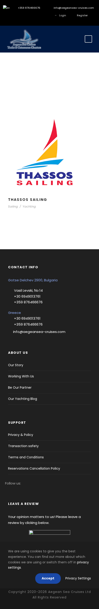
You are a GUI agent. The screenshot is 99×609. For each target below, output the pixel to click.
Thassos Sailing (27, 199)
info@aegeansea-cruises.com (73, 8)
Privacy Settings (78, 578)
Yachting (29, 206)
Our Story (15, 365)
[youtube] (40, 15)
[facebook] (13, 15)
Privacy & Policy (20, 434)
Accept (48, 578)
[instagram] (19, 15)
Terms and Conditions (26, 457)
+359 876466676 (28, 8)
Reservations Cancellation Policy (34, 468)
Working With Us (21, 376)
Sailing (13, 206)
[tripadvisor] (47, 15)
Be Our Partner (20, 387)
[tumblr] (33, 15)
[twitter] (26, 15)
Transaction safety (23, 446)
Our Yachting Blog (22, 398)
